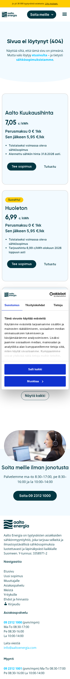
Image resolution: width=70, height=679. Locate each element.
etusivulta (39, 55)
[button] (64, 14)
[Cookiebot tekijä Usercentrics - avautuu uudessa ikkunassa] (50, 294)
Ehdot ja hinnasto (16, 599)
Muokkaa (33, 381)
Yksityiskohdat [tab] (35, 305)
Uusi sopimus (13, 576)
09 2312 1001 (13, 668)
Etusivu (9, 571)
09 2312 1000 (13, 622)
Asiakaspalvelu (14, 585)
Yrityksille (10, 595)
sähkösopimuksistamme (34, 60)
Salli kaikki (35, 369)
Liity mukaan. (51, 3)
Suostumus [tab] (12, 305)
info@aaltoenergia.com (20, 648)
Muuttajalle (12, 581)
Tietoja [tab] (58, 305)
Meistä (8, 590)
